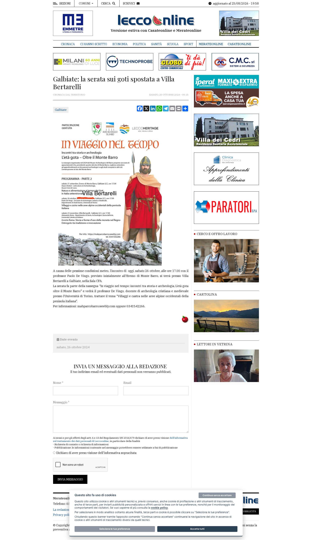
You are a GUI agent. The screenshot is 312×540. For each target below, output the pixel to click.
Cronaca (68, 44)
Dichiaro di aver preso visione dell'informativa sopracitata (96, 453)
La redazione (62, 509)
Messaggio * (61, 402)
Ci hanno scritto (93, 44)
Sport (188, 44)
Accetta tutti (197, 528)
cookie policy (159, 507)
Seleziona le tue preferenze (114, 528)
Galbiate (61, 110)
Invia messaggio (70, 479)
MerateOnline (211, 44)
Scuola (172, 44)
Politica (139, 44)
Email (127, 383)
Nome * (58, 383)
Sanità (156, 44)
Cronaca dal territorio (69, 94)
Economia (119, 44)
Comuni (85, 3)
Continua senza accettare (217, 495)
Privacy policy (62, 515)
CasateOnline (239, 44)
